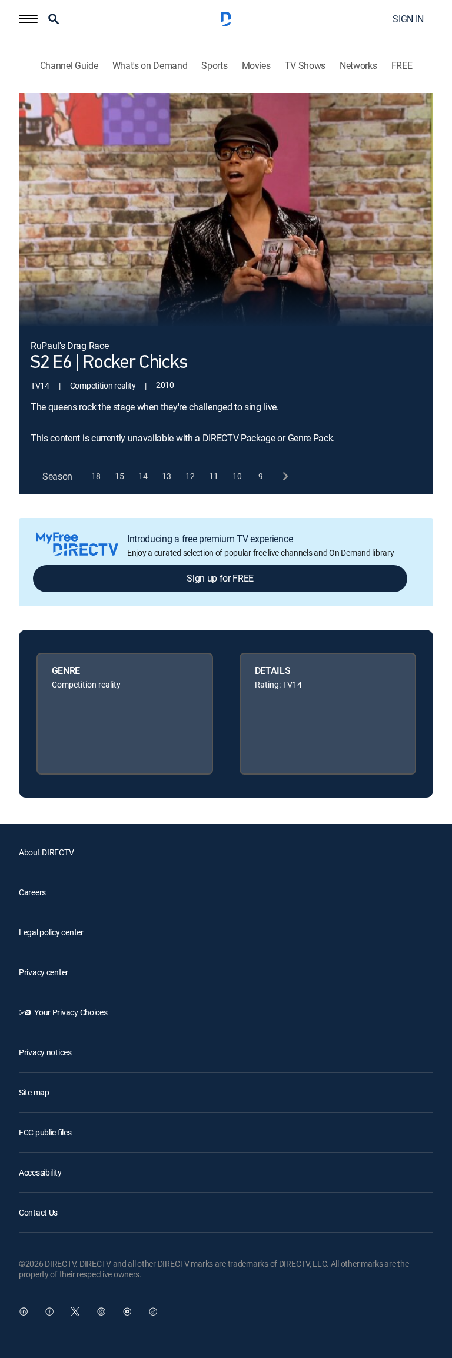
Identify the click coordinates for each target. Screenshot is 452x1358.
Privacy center (43, 972)
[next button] (284, 476)
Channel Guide (69, 65)
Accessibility (40, 1172)
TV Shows (305, 65)
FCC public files (45, 1132)
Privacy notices (45, 1052)
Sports (214, 65)
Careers (32, 892)
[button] (28, 18)
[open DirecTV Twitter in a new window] (75, 1311)
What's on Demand (150, 65)
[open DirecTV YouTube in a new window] (127, 1311)
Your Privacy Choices (70, 1012)
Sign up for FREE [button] (220, 578)
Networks (358, 65)
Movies (256, 65)
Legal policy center (51, 932)
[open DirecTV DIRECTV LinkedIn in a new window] (23, 1311)
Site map (34, 1092)
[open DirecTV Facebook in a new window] (49, 1311)
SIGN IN (408, 18)
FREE (402, 65)
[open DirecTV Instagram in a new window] (101, 1311)
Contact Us (38, 1212)
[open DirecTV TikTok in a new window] (153, 1311)
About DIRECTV (46, 852)
